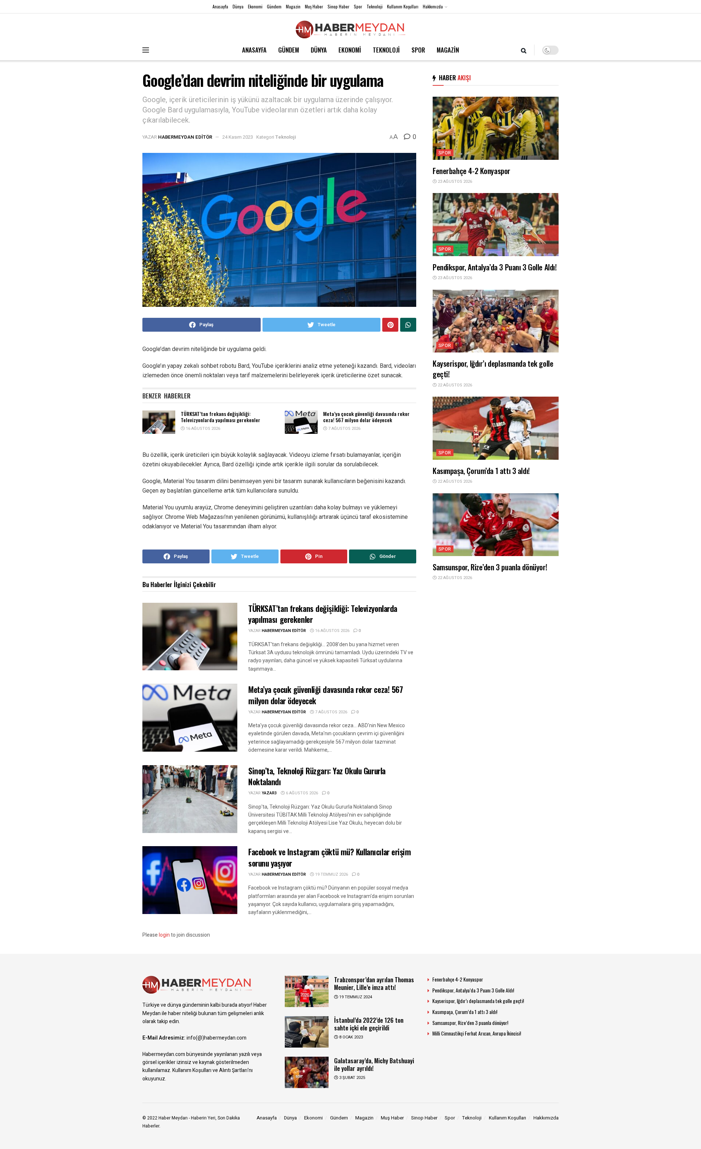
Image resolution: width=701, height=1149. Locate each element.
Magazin (293, 6)
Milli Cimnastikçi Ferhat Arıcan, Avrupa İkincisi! (476, 1033)
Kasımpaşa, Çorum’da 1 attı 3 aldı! (481, 470)
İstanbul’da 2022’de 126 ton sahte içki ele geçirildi (368, 1023)
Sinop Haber (338, 6)
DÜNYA (319, 49)
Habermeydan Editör (185, 137)
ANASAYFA (254, 49)
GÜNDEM (288, 49)
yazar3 (269, 793)
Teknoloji (375, 6)
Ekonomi (255, 6)
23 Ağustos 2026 (454, 181)
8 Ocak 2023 (350, 1037)
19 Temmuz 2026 (331, 874)
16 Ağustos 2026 (202, 428)
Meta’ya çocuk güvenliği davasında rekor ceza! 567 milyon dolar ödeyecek (366, 417)
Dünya (238, 6)
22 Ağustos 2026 (454, 385)
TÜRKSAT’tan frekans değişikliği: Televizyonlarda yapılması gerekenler (220, 417)
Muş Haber (314, 6)
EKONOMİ (349, 49)
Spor (358, 6)
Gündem (274, 6)
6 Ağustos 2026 (301, 793)
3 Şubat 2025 (351, 1078)
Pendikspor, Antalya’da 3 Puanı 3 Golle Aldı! (495, 267)
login (164, 935)
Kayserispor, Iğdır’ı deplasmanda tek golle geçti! (493, 368)
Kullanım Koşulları (402, 6)
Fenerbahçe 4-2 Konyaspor (471, 170)
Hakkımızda (433, 6)
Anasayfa (220, 6)
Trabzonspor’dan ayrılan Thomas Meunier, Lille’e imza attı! (374, 983)
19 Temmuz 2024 (355, 997)
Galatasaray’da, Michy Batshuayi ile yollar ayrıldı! (374, 1064)
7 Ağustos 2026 (343, 428)
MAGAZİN (448, 49)
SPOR (418, 49)
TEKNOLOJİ (386, 49)
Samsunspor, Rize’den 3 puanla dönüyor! (490, 566)
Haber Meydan (173, 1118)
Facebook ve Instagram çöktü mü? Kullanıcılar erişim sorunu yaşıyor (329, 857)
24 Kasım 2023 (237, 137)
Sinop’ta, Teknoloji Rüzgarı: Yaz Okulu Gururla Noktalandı (317, 776)
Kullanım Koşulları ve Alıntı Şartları (210, 1070)
